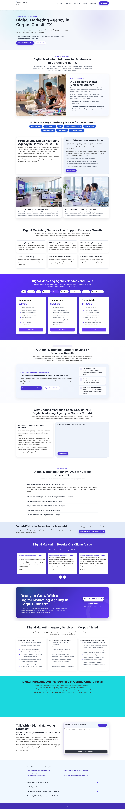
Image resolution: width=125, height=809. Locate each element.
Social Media (64, 291)
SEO (60, 126)
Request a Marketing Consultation (31, 388)
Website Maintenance (48, 130)
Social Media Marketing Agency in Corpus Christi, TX (77, 775)
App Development (89, 126)
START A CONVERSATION (25, 42)
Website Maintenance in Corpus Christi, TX (74, 777)
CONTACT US (93, 3)
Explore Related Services (52, 388)
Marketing (55, 291)
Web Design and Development (73, 126)
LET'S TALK (103, 3)
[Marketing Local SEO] (23, 3)
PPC (38, 291)
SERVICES (59, 3)
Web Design (46, 291)
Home (17, 7)
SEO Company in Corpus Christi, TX (37, 775)
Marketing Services (36, 126)
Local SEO (31, 291)
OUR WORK (77, 3)
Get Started (31, 329)
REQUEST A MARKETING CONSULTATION (92, 531)
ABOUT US (84, 3)
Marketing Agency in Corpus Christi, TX (37, 772)
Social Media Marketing (76, 130)
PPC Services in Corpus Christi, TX (72, 772)
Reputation (85, 291)
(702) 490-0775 (40, 42)
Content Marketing (49, 126)
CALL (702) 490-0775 (93, 603)
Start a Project (71, 170)
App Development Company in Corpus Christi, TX (40, 770)
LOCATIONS (68, 3)
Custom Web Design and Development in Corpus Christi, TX (43, 777)
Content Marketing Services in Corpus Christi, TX (76, 770)
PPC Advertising (62, 130)
